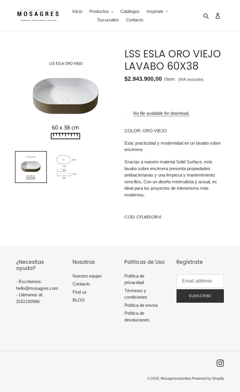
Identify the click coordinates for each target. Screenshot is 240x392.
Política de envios (141, 305)
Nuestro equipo (87, 275)
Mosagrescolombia (176, 378)
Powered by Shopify (208, 378)
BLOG (79, 299)
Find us (80, 292)
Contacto (81, 283)
